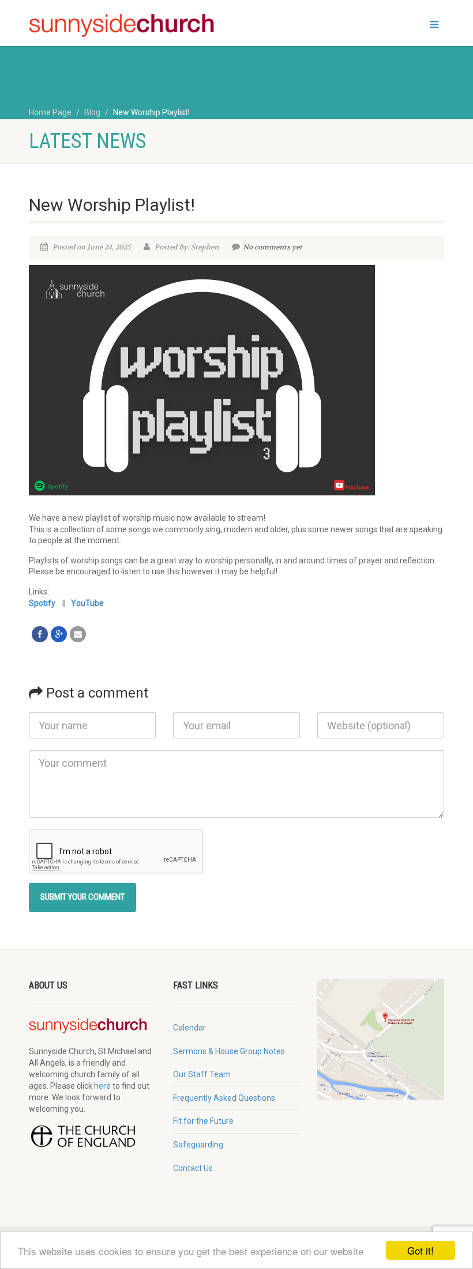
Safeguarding (198, 1144)
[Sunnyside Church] (128, 26)
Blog (92, 112)
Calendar (189, 1027)
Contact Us (193, 1168)
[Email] (78, 634)
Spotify (42, 603)
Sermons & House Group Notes (229, 1051)
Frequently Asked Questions (224, 1098)
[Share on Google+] (59, 634)
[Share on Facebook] (40, 634)
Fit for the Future (203, 1121)
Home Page (50, 112)
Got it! (420, 1250)
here (102, 1085)
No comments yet (272, 247)
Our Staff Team (202, 1074)
